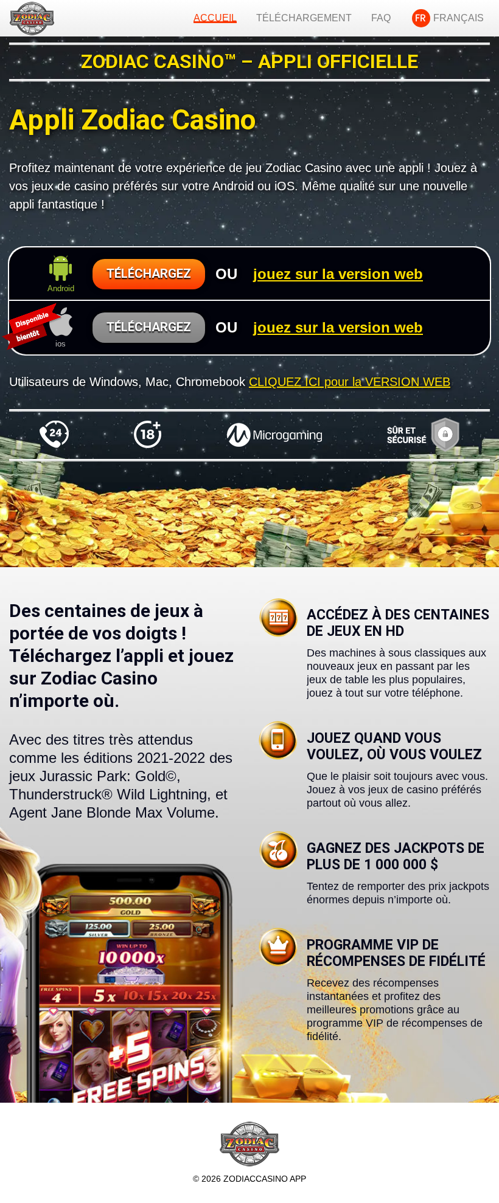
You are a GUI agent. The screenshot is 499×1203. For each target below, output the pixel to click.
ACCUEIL (215, 18)
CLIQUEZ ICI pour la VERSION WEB (349, 381)
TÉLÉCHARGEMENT (304, 18)
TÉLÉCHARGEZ (148, 273)
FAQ (381, 18)
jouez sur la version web (338, 274)
